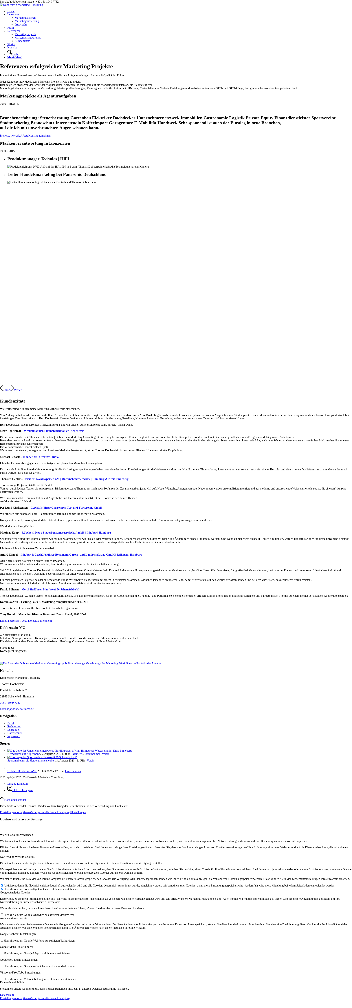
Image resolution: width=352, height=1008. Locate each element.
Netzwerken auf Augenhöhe (23, 753)
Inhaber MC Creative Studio (41, 456)
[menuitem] (179, 11)
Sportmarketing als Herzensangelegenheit (31, 760)
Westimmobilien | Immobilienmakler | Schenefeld (54, 430)
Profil (10, 723)
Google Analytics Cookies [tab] (15, 892)
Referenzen (14, 726)
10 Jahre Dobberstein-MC (22, 771)
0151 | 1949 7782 (10, 702)
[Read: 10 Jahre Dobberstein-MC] (10, 767)
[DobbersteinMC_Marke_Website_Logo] (21, 4)
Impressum (13, 736)
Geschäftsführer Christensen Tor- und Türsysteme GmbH (66, 507)
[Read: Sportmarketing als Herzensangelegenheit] (42, 757)
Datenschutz (14, 733)
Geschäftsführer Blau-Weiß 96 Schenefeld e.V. (50, 589)
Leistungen (13, 729)
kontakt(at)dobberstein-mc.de (17, 708)
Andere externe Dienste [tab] (13, 918)
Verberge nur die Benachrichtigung (50, 812)
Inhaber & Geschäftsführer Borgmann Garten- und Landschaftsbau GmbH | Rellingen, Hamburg (81, 554)
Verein (105, 753)
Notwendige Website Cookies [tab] (17, 856)
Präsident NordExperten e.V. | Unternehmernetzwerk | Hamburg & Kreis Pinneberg (76, 479)
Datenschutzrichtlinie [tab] (12, 982)
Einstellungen (78, 812)
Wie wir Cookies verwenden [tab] (16, 834)
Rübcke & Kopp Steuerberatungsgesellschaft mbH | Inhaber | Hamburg (66, 532)
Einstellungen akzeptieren (15, 812)
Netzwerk (77, 753)
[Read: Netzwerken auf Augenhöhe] (69, 750)
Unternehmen (92, 753)
